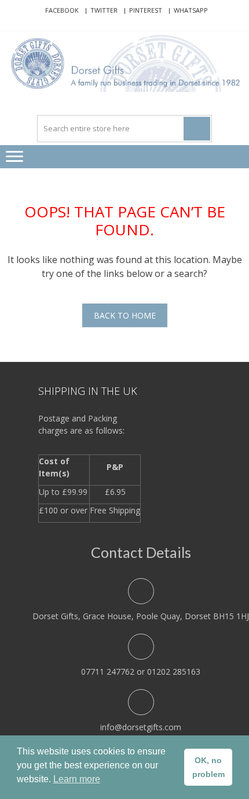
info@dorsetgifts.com (140, 727)
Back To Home (125, 315)
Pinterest (145, 10)
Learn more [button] (76, 779)
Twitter (104, 10)
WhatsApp (191, 10)
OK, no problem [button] (208, 767)
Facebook (62, 10)
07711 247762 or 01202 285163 (140, 671)
